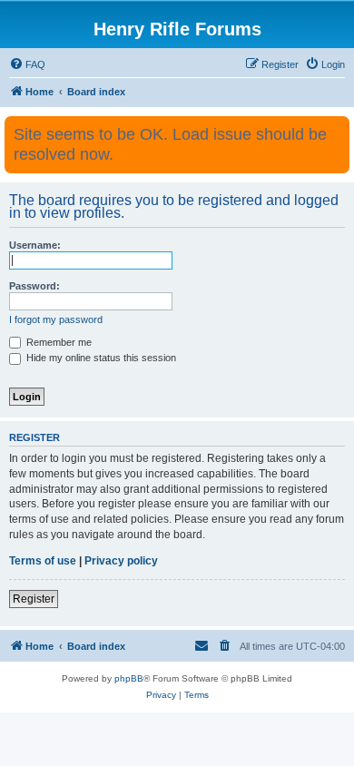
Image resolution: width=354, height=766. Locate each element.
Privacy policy (121, 561)
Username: (35, 245)
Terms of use (42, 561)
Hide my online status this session (100, 357)
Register (33, 599)
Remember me (58, 342)
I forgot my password (56, 319)
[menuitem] (27, 64)
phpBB (128, 678)
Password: (34, 285)
